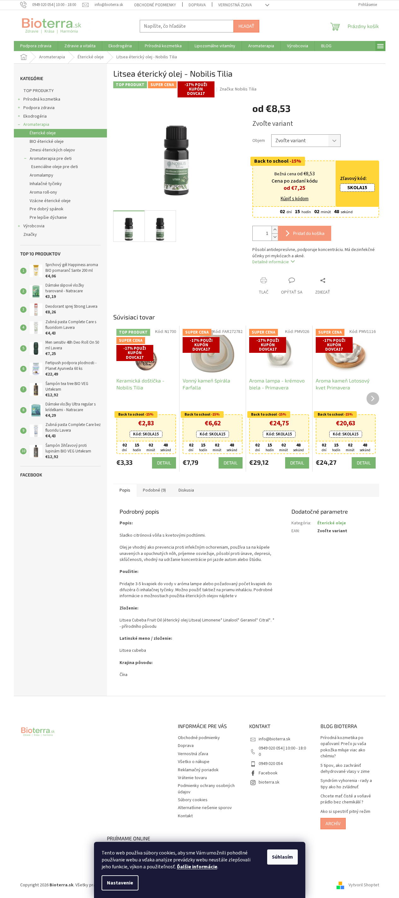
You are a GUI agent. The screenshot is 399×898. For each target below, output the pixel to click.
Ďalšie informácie (197, 866)
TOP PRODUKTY (38, 91)
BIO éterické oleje (47, 141)
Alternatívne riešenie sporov (205, 808)
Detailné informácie (270, 262)
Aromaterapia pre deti (51, 158)
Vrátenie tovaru (192, 778)
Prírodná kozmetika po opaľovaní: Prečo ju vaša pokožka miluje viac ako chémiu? (343, 747)
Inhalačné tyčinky (46, 184)
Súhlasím (282, 857)
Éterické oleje (43, 133)
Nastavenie (120, 882)
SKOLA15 (357, 187)
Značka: (238, 89)
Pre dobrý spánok (46, 209)
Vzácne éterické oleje (50, 201)
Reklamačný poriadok (198, 770)
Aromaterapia (36, 124)
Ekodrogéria (35, 116)
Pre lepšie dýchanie (48, 217)
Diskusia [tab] (186, 490)
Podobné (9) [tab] (154, 490)
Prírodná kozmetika (41, 99)
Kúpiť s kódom (294, 199)
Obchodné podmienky (155, 5)
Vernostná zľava (235, 5)
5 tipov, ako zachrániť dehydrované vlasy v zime (345, 769)
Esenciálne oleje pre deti (54, 167)
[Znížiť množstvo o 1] (275, 237)
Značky (30, 234)
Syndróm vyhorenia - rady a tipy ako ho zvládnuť (346, 784)
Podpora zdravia (39, 108)
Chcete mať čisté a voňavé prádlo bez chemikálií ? (345, 799)
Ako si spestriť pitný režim (345, 812)
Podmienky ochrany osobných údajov (206, 789)
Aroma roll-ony (43, 192)
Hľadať (246, 26)
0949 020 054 (271, 764)
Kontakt (185, 816)
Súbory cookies (193, 800)
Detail (164, 462)
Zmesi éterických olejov (52, 150)
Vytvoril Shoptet (364, 885)
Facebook (268, 773)
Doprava (197, 5)
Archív (333, 823)
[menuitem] (36, 46)
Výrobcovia (33, 226)
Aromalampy (41, 175)
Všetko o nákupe (193, 762)
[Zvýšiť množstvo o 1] (275, 229)
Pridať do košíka (309, 233)
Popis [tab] (125, 490)
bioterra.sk (269, 782)
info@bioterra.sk (274, 739)
